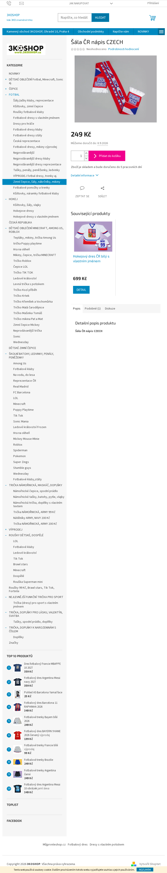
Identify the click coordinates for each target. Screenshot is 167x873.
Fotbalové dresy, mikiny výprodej (35, 147)
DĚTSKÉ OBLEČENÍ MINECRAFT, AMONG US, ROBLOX (36, 230)
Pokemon (19, 456)
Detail (81, 290)
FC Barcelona (21, 392)
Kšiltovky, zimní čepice (28, 106)
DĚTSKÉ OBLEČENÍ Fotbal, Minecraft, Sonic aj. (36, 81)
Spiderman (20, 450)
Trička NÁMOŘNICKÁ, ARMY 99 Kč (34, 512)
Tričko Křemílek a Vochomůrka (33, 302)
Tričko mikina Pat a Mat (28, 319)
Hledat (100, 17)
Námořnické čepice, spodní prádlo (35, 491)
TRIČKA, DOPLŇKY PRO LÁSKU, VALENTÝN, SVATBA (36, 614)
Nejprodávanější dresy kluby (31, 158)
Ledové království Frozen (29, 427)
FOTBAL (14, 95)
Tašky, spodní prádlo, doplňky (33, 622)
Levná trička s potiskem (28, 284)
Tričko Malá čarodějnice (28, 307)
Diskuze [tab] (110, 308)
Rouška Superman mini (28, 582)
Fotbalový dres (78, 844)
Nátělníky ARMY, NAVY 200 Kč (31, 518)
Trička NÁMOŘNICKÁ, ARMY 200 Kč (35, 524)
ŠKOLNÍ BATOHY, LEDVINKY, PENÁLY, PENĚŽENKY (31, 356)
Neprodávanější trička (27, 331)
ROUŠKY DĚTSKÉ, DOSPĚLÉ (26, 535)
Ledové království (25, 278)
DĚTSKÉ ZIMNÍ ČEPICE (22, 348)
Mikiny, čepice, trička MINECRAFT (34, 255)
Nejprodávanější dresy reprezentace (37, 164)
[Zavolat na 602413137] (13, 3)
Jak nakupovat (79, 3)
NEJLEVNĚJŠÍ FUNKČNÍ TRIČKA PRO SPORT (36, 597)
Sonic (16, 336)
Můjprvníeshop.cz (54, 844)
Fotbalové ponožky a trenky (31, 188)
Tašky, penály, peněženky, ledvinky (36, 170)
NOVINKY (14, 74)
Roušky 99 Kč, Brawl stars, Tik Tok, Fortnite (31, 590)
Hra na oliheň (21, 249)
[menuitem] (37, 31)
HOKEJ (13, 199)
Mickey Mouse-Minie (26, 439)
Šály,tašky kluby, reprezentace (33, 100)
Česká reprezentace (26, 141)
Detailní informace (82, 175)
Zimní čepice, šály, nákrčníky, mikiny (36, 182)
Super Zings (21, 462)
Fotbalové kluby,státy (27, 479)
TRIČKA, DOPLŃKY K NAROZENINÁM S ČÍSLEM (32, 629)
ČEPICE (13, 89)
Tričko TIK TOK (23, 272)
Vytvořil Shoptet (149, 864)
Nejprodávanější (23, 153)
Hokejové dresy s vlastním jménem (36, 217)
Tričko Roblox (22, 261)
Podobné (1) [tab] (93, 308)
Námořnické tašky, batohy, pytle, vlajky (38, 497)
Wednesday (21, 342)
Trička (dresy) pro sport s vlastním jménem (35, 605)
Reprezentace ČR (24, 381)
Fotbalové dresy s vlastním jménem (36, 118)
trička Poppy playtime (27, 243)
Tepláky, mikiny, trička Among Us (34, 238)
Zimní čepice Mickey (26, 325)
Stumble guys (22, 468)
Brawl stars (20, 564)
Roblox (17, 445)
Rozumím (145, 869)
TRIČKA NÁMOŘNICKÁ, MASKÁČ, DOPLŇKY (35, 485)
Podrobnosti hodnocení (123, 49)
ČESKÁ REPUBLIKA (20, 222)
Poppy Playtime (23, 410)
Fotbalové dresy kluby (27, 129)
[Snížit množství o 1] (86, 158)
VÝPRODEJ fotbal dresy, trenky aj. (35, 176)
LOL (15, 398)
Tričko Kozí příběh (25, 290)
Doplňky (18, 637)
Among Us (19, 363)
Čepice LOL (20, 267)
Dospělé (18, 576)
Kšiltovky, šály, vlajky (27, 205)
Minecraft (19, 404)
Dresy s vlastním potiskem (107, 844)
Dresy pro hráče (23, 124)
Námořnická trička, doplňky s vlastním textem (37, 505)
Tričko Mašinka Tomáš (27, 313)
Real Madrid (20, 386)
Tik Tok (18, 416)
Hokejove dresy (23, 211)
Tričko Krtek (21, 296)
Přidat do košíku (110, 156)
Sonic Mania (20, 421)
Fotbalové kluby (23, 369)
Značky (13, 643)
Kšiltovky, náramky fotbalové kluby (36, 193)
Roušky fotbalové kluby (28, 112)
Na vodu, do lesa (24, 375)
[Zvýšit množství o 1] (86, 153)
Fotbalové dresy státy (27, 135)
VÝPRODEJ (15, 530)
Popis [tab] (76, 308)
